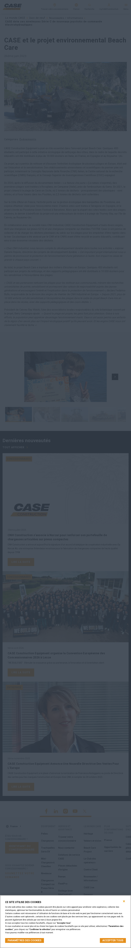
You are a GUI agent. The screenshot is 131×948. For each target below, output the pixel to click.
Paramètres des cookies (24, 940)
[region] (65, 921)
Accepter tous (112, 940)
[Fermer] (124, 901)
